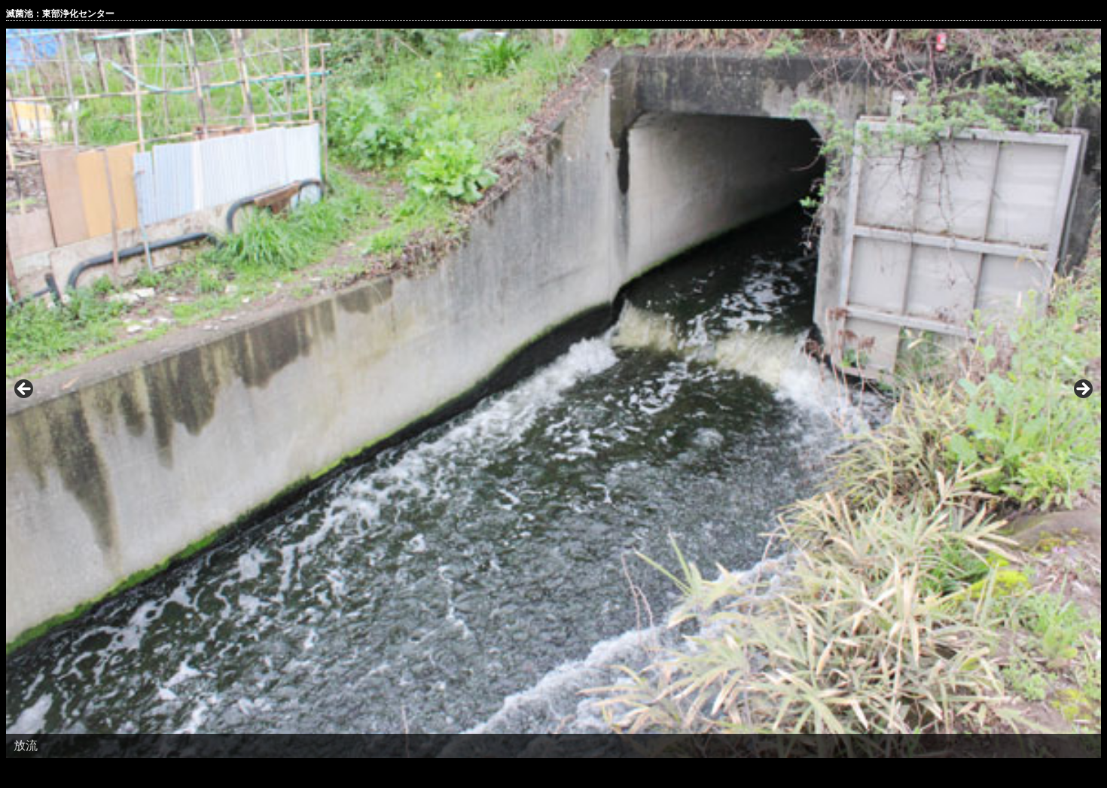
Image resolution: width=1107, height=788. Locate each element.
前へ (25, 390)
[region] (553, 393)
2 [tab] (562, 774)
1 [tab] (545, 774)
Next (1082, 390)
